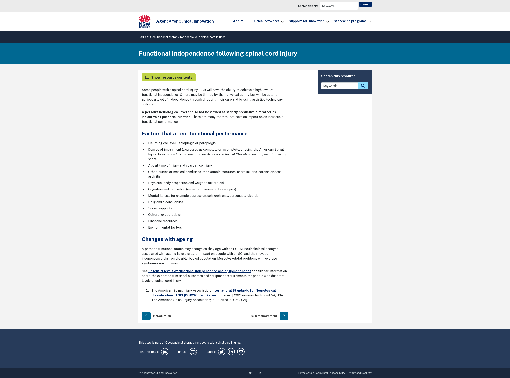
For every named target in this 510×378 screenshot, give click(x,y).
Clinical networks (265, 21)
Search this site (308, 6)
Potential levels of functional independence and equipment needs (199, 271)
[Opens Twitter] (221, 352)
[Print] (164, 352)
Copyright (322, 372)
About (238, 21)
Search (365, 4)
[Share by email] (240, 352)
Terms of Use (306, 372)
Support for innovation (306, 21)
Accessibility (337, 372)
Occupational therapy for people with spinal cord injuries (187, 37)
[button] (169, 77)
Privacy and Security (359, 372)
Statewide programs (350, 21)
